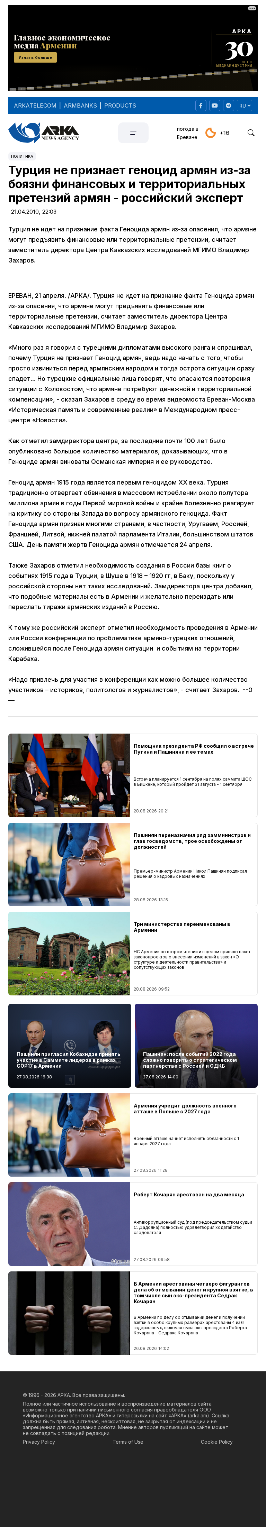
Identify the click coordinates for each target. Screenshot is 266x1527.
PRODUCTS (120, 105)
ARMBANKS (80, 105)
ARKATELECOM (35, 105)
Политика (22, 156)
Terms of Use (128, 1442)
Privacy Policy (39, 1442)
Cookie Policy (217, 1442)
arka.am (198, 1415)
